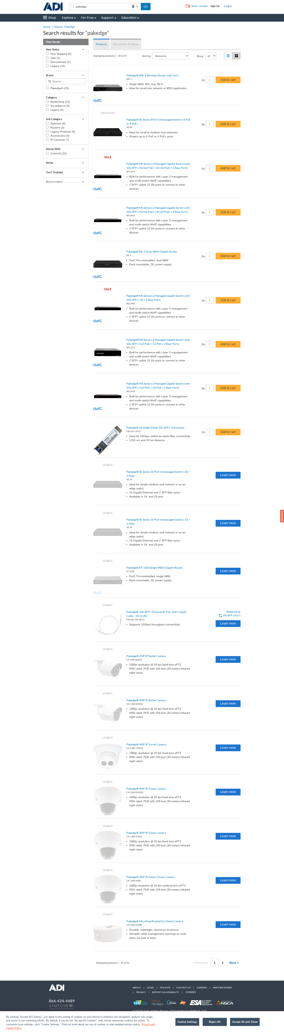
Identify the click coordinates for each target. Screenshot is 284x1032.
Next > (234, 962)
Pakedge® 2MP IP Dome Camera (146, 832)
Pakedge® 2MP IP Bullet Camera (146, 656)
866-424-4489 (62, 1000)
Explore (67, 17)
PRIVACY (141, 992)
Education (128, 17)
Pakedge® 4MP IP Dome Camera (146, 788)
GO (146, 6)
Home (46, 26)
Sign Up (215, 6)
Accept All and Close (245, 1021)
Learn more (228, 475)
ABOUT (137, 987)
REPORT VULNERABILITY (165, 992)
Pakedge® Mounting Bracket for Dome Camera (154, 921)
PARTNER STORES (222, 987)
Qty (203, 80)
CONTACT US (183, 987)
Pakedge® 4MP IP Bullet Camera (146, 700)
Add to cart (228, 79)
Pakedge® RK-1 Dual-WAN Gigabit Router (151, 251)
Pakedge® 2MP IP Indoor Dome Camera (150, 877)
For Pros (87, 17)
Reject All (214, 1021)
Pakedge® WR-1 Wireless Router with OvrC (152, 75)
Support (107, 17)
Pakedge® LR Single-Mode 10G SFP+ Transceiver (155, 427)
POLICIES (165, 987)
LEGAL (150, 987)
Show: (200, 56)
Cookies (190, 992)
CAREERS (202, 987)
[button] (282, 516)
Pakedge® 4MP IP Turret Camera (146, 744)
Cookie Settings (187, 1021)
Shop (52, 17)
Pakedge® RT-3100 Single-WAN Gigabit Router (154, 567)
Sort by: (146, 56)
